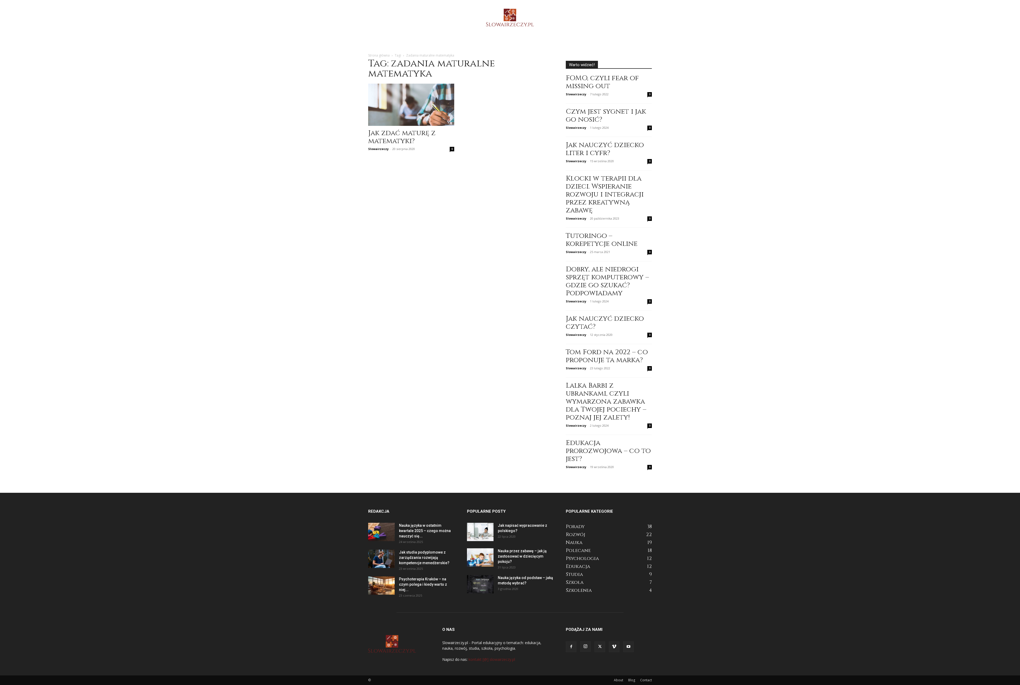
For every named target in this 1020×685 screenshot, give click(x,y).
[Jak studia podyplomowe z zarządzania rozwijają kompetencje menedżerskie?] (381, 559)
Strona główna (379, 55)
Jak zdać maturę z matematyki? (402, 137)
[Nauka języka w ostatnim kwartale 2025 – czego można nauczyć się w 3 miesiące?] (381, 532)
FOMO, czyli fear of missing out (602, 82)
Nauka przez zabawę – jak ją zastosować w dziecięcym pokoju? (522, 556)
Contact (646, 680)
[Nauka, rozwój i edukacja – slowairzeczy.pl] (510, 17)
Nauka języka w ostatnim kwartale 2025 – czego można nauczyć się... (425, 530)
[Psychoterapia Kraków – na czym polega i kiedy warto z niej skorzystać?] (381, 585)
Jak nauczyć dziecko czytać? (605, 322)
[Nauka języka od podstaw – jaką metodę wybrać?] (480, 584)
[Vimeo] (614, 646)
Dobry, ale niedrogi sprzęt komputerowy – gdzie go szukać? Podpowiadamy (607, 281)
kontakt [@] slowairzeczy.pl (492, 659)
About (618, 680)
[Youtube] (628, 646)
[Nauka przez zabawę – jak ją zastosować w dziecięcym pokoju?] (480, 557)
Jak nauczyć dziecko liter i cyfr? (605, 149)
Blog (631, 680)
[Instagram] (585, 646)
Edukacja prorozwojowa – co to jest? (608, 451)
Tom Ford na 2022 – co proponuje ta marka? (607, 356)
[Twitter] (599, 646)
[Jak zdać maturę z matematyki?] (411, 105)
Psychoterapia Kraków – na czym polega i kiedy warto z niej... (423, 584)
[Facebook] (571, 646)
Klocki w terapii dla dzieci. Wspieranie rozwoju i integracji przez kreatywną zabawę (605, 194)
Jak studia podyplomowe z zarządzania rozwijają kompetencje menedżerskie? (424, 557)
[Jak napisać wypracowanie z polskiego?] (480, 532)
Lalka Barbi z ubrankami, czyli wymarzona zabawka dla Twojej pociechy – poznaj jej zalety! (606, 401)
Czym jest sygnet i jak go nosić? (606, 115)
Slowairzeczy (378, 149)
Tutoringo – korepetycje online (602, 240)
